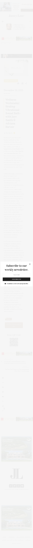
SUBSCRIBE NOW (16, 279)
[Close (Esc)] (30, 264)
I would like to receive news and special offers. (17, 283)
